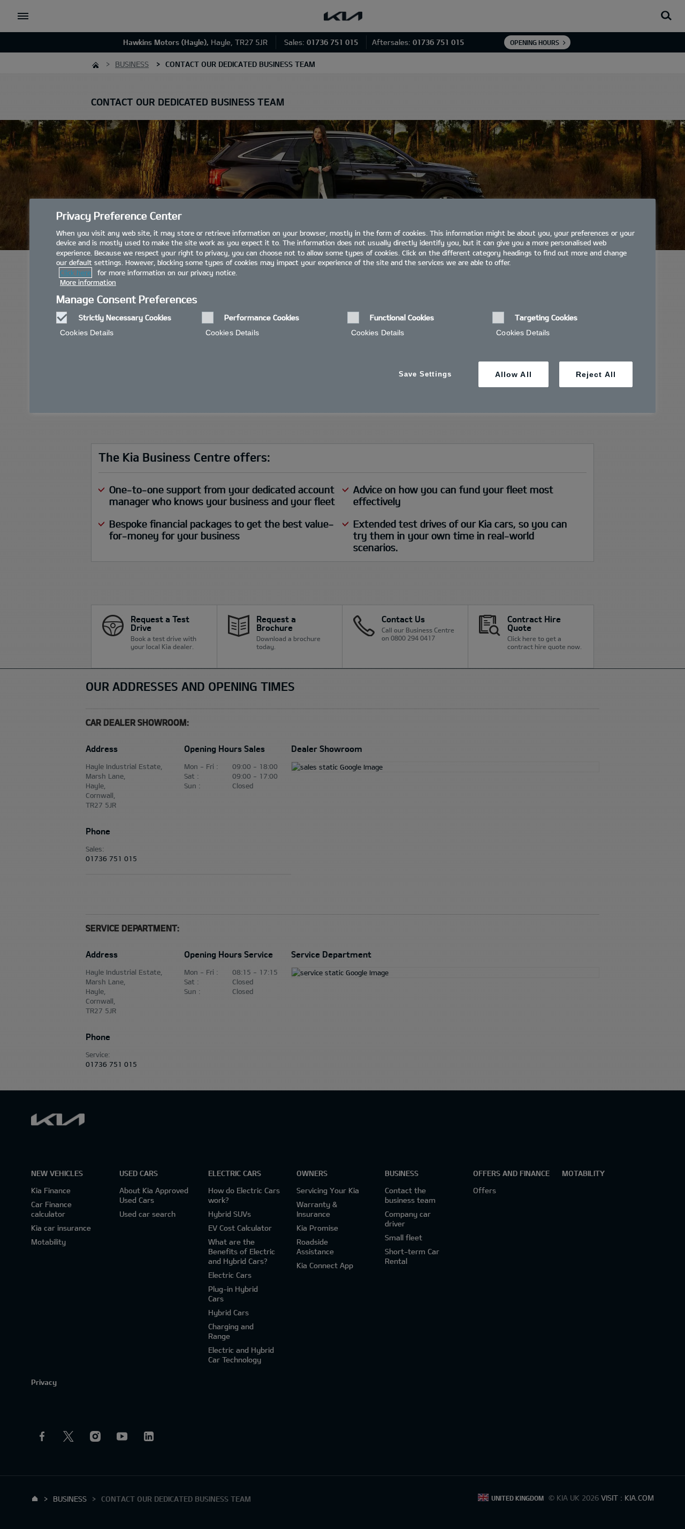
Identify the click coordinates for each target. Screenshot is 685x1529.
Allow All (513, 374)
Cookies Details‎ (86, 332)
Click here (75, 272)
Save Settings (425, 374)
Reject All (596, 374)
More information (88, 282)
